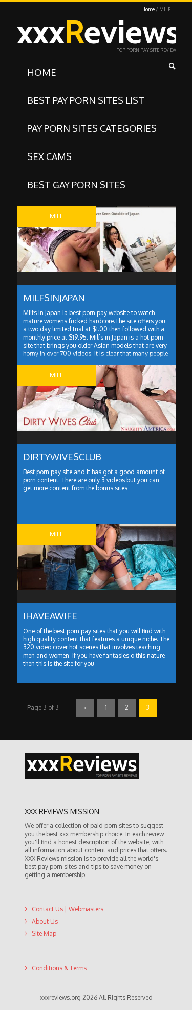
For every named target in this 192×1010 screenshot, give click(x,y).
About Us (45, 921)
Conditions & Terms (59, 968)
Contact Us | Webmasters (67, 909)
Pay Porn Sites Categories (92, 128)
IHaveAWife (50, 615)
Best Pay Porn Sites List (85, 100)
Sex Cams (49, 156)
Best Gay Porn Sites (76, 184)
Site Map (44, 933)
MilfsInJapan (54, 297)
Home (148, 9)
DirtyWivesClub (62, 456)
